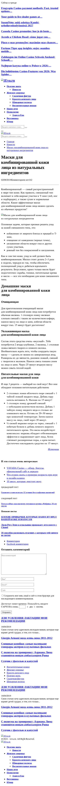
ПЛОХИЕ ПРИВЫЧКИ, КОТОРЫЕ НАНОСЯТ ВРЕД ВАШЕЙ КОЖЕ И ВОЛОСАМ (29, 518)
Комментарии (13, 541)
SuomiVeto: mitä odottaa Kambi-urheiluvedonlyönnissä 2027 (20, 24)
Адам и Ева (18, 115)
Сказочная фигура (21, 95)
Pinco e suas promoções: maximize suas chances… (29, 42)
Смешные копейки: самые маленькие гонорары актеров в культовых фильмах (26, 645)
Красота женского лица (24, 99)
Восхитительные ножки (24, 105)
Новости (16, 89)
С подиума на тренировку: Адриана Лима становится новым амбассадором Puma (26, 654)
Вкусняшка (12, 118)
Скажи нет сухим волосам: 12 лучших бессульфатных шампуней (27, 492)
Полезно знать (14, 86)
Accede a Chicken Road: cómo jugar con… (25, 36)
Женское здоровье (16, 92)
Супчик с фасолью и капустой (19, 661)
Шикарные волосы (22, 102)
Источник (53, 449)
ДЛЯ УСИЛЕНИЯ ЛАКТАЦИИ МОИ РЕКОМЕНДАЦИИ (24, 619)
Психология (13, 111)
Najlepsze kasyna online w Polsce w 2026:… (26, 65)
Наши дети (12, 108)
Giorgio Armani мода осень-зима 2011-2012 (26, 638)
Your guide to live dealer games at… (21, 16)
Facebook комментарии (17, 543)
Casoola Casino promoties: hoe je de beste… (26, 31)
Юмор (10, 121)
